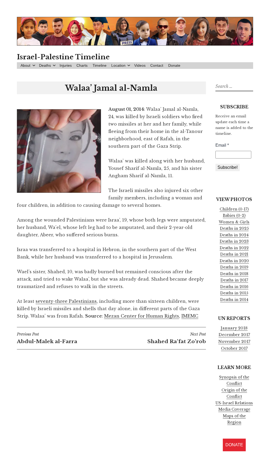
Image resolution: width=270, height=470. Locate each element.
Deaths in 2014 (234, 299)
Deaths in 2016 (234, 286)
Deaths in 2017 (234, 280)
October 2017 (234, 348)
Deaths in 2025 (234, 228)
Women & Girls (234, 222)
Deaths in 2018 (234, 273)
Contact (156, 65)
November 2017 (234, 341)
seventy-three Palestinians (66, 301)
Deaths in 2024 (234, 235)
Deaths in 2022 (234, 248)
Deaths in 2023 (234, 241)
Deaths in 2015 (234, 293)
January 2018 (234, 328)
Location (118, 65)
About (25, 65)
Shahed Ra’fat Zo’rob (176, 338)
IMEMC (189, 316)
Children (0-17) (234, 209)
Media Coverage (234, 409)
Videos (140, 65)
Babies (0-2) (234, 215)
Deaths (45, 65)
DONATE (234, 445)
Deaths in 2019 (234, 267)
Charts (82, 65)
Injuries (66, 65)
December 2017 (234, 334)
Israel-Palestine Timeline (63, 57)
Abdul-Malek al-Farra (47, 338)
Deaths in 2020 (234, 260)
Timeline (100, 65)
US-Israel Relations (234, 403)
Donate (174, 65)
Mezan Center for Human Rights (141, 316)
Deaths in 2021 (234, 254)
